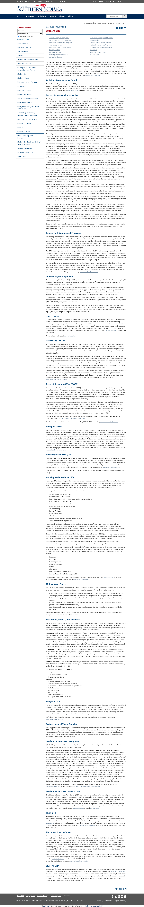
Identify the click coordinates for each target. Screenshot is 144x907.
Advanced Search (23, 39)
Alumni (46, 1)
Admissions (41, 16)
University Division (24, 123)
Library (62, 16)
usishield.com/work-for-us (86, 825)
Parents (27, 1)
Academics (30, 16)
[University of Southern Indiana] (39, 8)
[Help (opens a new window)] (125, 28)
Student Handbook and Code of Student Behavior (28, 143)
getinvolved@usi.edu (53, 786)
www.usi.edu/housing (80, 579)
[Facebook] (112, 896)
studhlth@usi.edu (58, 859)
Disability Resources (56, 52)
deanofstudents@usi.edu (109, 422)
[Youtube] (119, 896)
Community (62, 1)
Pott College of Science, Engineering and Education (27, 114)
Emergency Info (56, 896)
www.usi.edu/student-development (88, 786)
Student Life (21, 74)
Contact (119, 1)
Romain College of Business (27, 98)
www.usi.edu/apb (73, 90)
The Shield (93, 50)
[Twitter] (116, 896)
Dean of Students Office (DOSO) (60, 47)
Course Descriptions (24, 94)
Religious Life (94, 40)
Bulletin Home (22, 43)
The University (22, 51)
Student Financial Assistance (27, 59)
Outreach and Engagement (27, 119)
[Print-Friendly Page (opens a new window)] (122, 28)
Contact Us (67, 896)
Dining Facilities (54, 50)
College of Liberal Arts (25, 102)
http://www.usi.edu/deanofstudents (74, 418)
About (19, 16)
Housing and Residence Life (58, 55)
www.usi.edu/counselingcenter (56, 379)
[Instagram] (125, 896)
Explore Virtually (42, 896)
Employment (30, 896)
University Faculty (23, 131)
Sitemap (101, 1)
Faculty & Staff (37, 1)
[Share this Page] (119, 28)
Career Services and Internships (60, 40)
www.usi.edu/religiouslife (54, 719)
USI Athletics (22, 86)
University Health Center (98, 52)
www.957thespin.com (118, 871)
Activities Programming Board (59, 38)
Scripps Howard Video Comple (100, 43)
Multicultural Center (56, 57)
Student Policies (23, 78)
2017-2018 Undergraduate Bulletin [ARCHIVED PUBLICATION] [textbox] (104, 23)
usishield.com (50, 823)
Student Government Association (101, 47)
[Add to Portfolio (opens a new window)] (116, 28)
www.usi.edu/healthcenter (79, 861)
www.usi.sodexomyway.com (55, 450)
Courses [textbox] (21, 31)
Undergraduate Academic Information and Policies (26, 68)
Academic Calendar (24, 47)
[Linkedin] (122, 896)
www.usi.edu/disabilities (111, 467)
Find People (110, 1)
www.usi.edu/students (93, 75)
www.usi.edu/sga (78, 808)
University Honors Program (27, 82)
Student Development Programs (101, 45)
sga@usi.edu (94, 808)
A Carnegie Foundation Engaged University (111, 901)
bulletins (46, 906)
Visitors (53, 1)
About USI (20, 896)
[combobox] (105, 23)
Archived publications (25, 152)
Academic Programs (24, 90)
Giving (70, 16)
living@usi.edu (109, 577)
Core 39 (20, 127)
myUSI (94, 1)
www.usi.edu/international (89, 272)
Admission (21, 55)
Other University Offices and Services (27, 136)
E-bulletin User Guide (25, 148)
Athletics (52, 16)
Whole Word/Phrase (26, 37)
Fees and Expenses (24, 63)
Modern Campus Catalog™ (94, 906)
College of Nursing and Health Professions (28, 107)
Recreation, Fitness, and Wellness (101, 38)
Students (20, 1)
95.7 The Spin (94, 55)
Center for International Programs (60, 43)
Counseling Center (55, 45)
